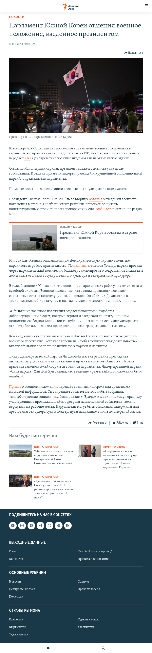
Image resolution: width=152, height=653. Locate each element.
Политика (16, 596)
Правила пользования (93, 559)
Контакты (16, 559)
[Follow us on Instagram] (22, 525)
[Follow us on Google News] (58, 525)
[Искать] (103, 648)
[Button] (133, 52)
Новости (16, 17)
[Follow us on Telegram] (40, 525)
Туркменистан (88, 619)
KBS (27, 158)
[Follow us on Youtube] (13, 525)
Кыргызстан (17, 627)
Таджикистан (18, 634)
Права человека (114, 447)
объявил (96, 199)
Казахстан (16, 619)
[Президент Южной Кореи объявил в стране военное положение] (34, 238)
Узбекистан (86, 627)
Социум (83, 581)
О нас (13, 551)
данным (80, 266)
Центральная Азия (47, 447)
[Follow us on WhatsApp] (49, 525)
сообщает (103, 209)
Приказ (15, 387)
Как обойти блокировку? (95, 551)
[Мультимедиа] (49, 648)
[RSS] (68, 525)
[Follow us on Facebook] (31, 525)
